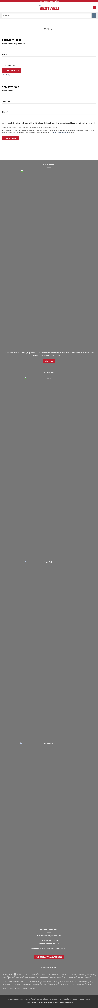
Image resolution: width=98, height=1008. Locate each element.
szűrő (72, 984)
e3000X (81, 974)
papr (90, 981)
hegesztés (19, 977)
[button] (3, 7)
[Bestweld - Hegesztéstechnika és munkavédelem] (49, 7)
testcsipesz (80, 984)
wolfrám (32, 988)
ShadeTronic (27, 984)
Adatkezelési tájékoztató (60, 133)
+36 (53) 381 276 (52, 943)
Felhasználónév (11, 90)
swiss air (44, 984)
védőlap (24, 988)
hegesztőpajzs (30, 977)
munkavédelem (34, 981)
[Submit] (94, 15)
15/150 (5, 974)
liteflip (4, 981)
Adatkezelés (64, 999)
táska (11, 988)
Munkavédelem (13, 999)
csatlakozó (65, 974)
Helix (64, 977)
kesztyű (80, 977)
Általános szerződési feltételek (44, 999)
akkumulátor (36, 974)
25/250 (11, 974)
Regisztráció (10, 138)
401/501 (19, 974)
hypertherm (72, 977)
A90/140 (26, 974)
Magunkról (25, 999)
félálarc (11, 977)
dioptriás (73, 974)
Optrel (55, 981)
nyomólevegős (46, 981)
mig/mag (23, 981)
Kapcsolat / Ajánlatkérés (80, 999)
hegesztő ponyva (42, 977)
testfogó (88, 984)
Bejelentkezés (11, 70)
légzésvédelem (14, 981)
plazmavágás (7, 984)
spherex (36, 984)
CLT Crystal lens (54, 974)
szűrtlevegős (64, 984)
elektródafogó (90, 974)
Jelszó (8, 54)
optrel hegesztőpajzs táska (67, 981)
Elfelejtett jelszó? (8, 75)
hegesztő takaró (55, 977)
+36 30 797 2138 (51, 941)
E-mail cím (9, 101)
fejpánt (5, 977)
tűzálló (17, 988)
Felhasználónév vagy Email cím (17, 44)
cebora (44, 974)
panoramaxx (83, 981)
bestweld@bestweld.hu (52, 936)
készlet (87, 977)
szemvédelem (53, 984)
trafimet (5, 988)
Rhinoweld (17, 984)
